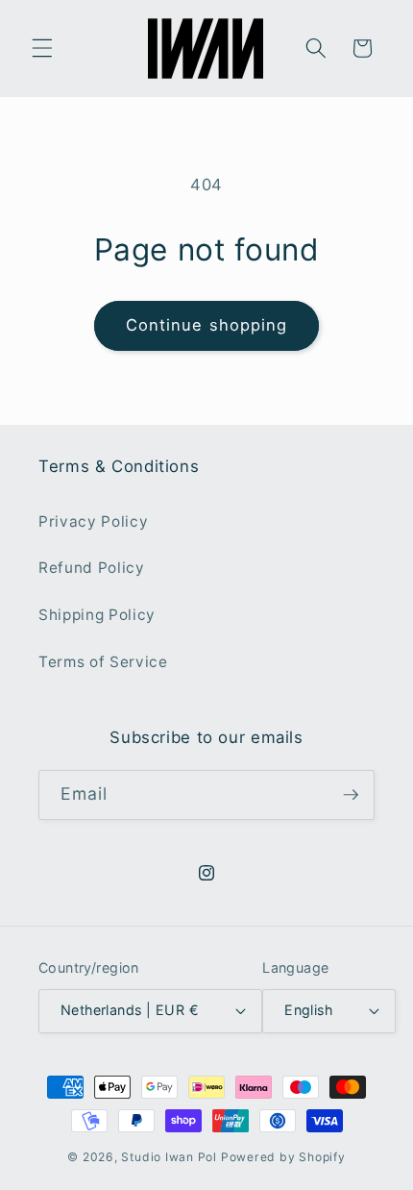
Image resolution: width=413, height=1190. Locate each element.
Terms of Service (103, 662)
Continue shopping (207, 325)
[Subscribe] (351, 795)
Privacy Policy (93, 521)
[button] (42, 48)
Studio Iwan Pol (169, 1157)
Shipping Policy (97, 615)
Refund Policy (91, 567)
